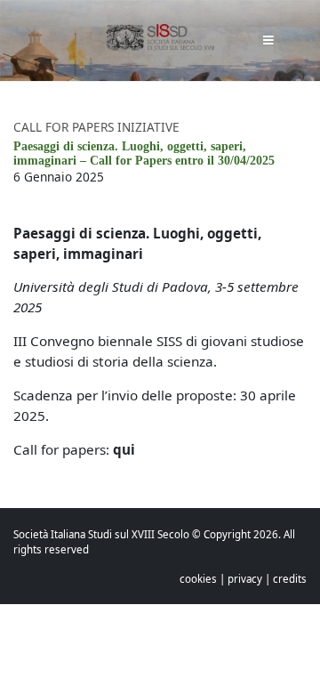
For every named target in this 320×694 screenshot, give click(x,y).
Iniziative (148, 126)
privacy (245, 578)
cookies (198, 578)
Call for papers (65, 126)
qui (124, 449)
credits (290, 578)
